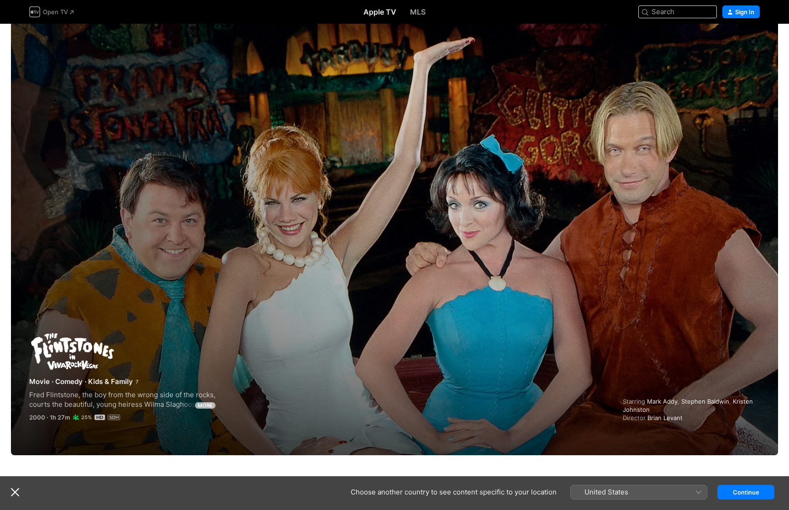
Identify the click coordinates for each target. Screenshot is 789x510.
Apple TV (379, 11)
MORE (205, 405)
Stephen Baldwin (705, 401)
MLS (418, 11)
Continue (746, 492)
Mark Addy (662, 401)
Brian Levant (665, 417)
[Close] (15, 492)
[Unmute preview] (753, 42)
